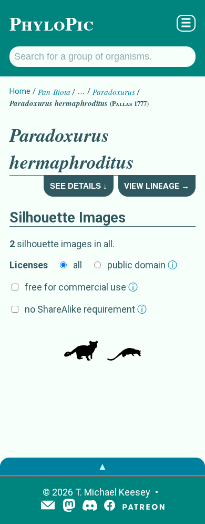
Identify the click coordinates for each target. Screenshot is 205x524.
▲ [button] (102, 466)
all (77, 264)
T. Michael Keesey (112, 492)
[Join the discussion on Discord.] (90, 506)
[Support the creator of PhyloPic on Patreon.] (143, 506)
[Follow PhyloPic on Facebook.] (109, 506)
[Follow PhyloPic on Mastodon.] (69, 506)
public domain (142, 264)
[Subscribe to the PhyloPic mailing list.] (47, 506)
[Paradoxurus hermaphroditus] (81, 345)
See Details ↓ (78, 185)
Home (19, 91)
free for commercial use (81, 287)
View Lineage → (156, 186)
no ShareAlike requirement (86, 309)
